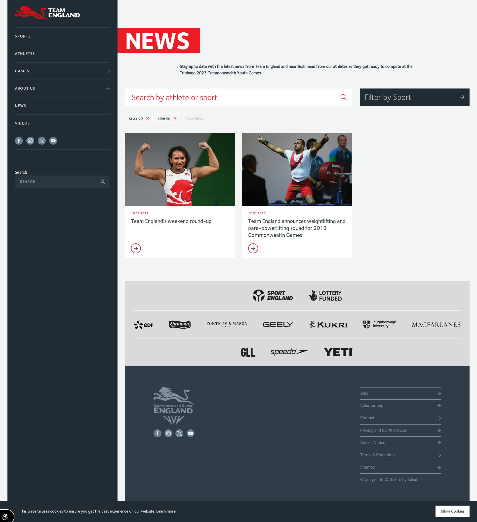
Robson (164, 118)
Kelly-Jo (136, 118)
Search (21, 172)
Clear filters (195, 118)
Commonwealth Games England (62, 13)
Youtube (53, 141)
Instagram (30, 141)
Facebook (19, 141)
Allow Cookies (452, 511)
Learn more (166, 511)
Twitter (42, 141)
